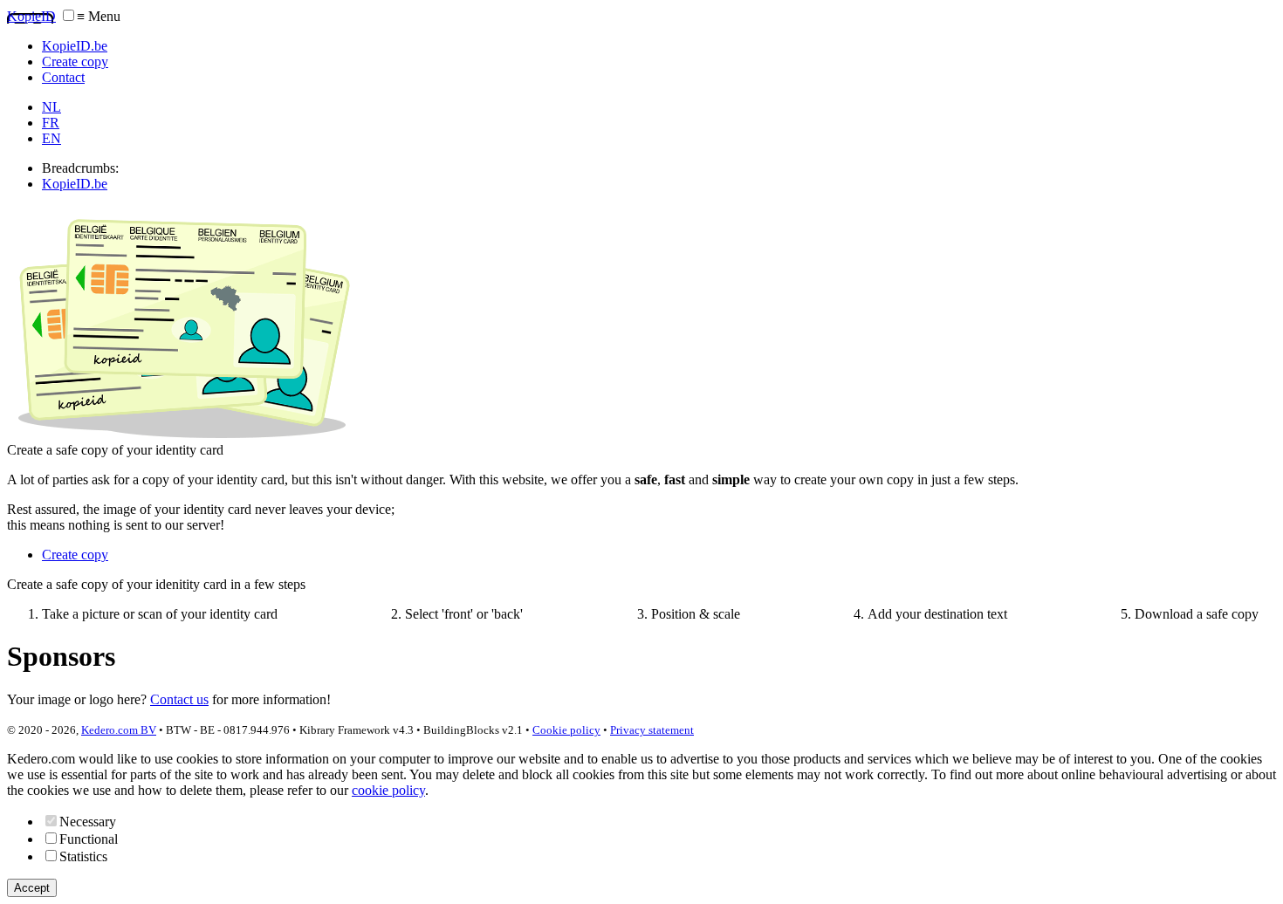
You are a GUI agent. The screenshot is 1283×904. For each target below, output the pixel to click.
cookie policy (388, 790)
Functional (88, 839)
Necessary (87, 821)
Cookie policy (566, 729)
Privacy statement (652, 729)
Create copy (75, 554)
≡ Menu (98, 16)
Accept (32, 887)
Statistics (83, 856)
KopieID (31, 16)
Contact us (179, 699)
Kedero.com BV (118, 729)
